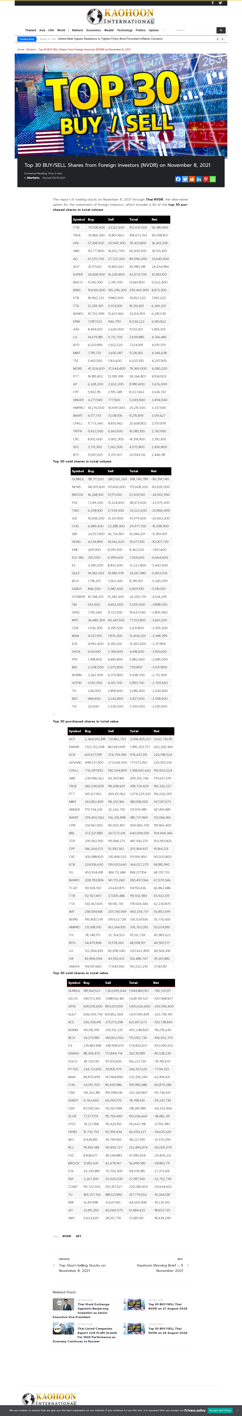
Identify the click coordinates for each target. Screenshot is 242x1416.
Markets (31, 49)
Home (20, 49)
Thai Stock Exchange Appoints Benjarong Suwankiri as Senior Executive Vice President (81, 1310)
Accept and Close (220, 1410)
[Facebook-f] (212, 3)
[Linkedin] (199, 179)
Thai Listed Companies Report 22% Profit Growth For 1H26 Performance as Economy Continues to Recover (85, 1335)
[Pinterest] (206, 179)
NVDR (67, 1236)
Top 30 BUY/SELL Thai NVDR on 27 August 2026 (167, 1306)
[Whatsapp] (213, 179)
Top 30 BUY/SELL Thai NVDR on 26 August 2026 (167, 1331)
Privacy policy (195, 1410)
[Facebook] (178, 179)
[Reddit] (192, 179)
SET (78, 1236)
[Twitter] (220, 3)
